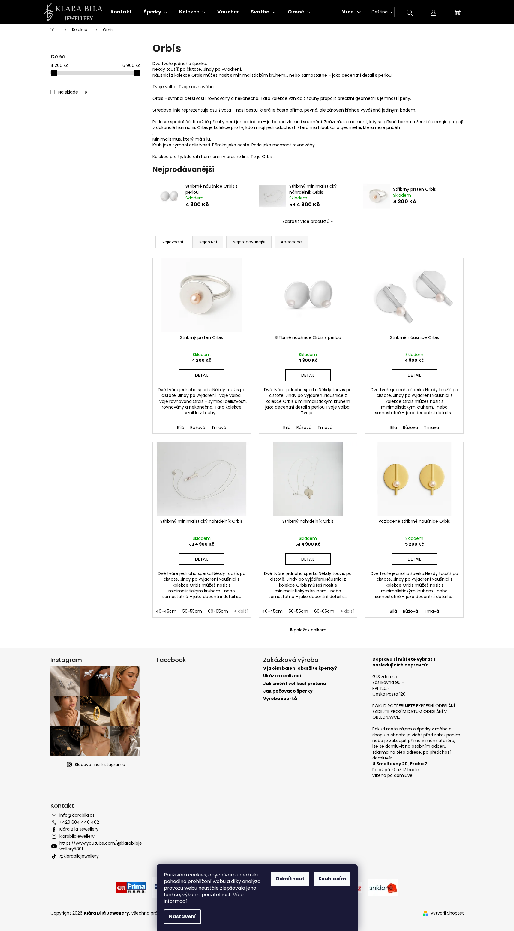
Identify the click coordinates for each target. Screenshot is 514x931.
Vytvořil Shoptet (447, 913)
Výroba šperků (280, 698)
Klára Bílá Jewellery (78, 829)
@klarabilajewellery (79, 856)
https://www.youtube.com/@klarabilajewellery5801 (100, 846)
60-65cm (218, 611)
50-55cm (192, 611)
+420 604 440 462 (79, 822)
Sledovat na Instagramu (100, 765)
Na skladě (72, 92)
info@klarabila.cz (77, 815)
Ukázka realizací (282, 676)
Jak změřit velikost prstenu (294, 683)
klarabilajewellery (77, 836)
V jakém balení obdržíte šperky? (300, 668)
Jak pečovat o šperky (288, 691)
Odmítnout (290, 878)
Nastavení (182, 916)
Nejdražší (208, 242)
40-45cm (166, 611)
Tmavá (218, 427)
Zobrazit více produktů (305, 221)
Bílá (180, 427)
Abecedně (291, 242)
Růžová (197, 427)
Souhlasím (332, 878)
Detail (201, 375)
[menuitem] (121, 12)
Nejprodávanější (249, 242)
